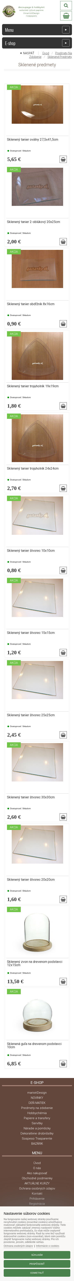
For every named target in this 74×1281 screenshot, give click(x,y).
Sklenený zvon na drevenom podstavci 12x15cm (34, 963)
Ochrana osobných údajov (37, 1188)
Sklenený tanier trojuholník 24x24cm (33, 468)
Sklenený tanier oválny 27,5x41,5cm (32, 139)
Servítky (37, 1123)
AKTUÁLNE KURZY (37, 1183)
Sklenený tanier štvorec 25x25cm (31, 715)
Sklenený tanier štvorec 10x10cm (31, 550)
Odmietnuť (37, 1273)
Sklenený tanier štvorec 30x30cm (31, 797)
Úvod (45, 53)
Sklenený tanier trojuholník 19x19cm (33, 386)
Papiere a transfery (37, 1118)
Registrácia (37, 1204)
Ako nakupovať (37, 1173)
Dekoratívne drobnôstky (37, 1133)
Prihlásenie (37, 1198)
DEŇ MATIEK (37, 1103)
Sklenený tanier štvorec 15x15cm (31, 632)
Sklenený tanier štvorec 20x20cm (31, 879)
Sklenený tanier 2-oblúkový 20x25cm (33, 222)
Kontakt (37, 1193)
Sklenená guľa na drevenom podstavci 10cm (34, 1045)
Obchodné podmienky (37, 1178)
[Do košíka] (63, 159)
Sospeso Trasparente (37, 1138)
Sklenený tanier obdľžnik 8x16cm (30, 304)
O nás (37, 1168)
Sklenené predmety (59, 56)
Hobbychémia (37, 1113)
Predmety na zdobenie (37, 1108)
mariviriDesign (37, 1093)
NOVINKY (37, 1098)
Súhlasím (37, 1255)
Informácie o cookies (47, 1246)
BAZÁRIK (37, 1143)
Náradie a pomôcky (37, 1128)
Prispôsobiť (37, 1264)
